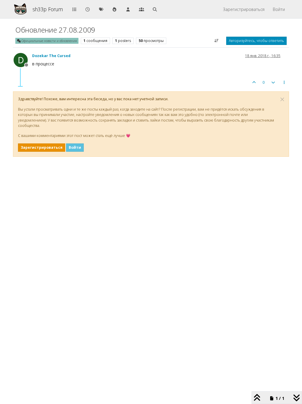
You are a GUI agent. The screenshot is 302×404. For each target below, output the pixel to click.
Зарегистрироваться (42, 147)
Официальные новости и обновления (49, 41)
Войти (75, 147)
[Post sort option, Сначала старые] (216, 41)
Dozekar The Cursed (51, 55)
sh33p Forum (47, 9)
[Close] (282, 99)
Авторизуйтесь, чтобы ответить (256, 40)
